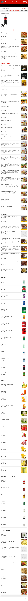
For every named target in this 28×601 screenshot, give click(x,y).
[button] (2, 599)
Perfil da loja (24, 8)
